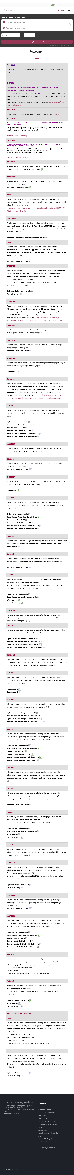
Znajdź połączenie (35, 42)
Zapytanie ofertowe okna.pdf (18, 136)
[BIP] (52, 5)
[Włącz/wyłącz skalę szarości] (62, 5)
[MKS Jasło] (8, 10)
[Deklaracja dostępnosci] (54, 5)
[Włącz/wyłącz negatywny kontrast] (64, 5)
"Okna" (57, 114)
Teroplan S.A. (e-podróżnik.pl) (66, 45)
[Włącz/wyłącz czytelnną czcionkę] (69, 5)
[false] (69, 25)
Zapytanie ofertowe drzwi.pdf (18, 157)
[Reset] (56, 5)
